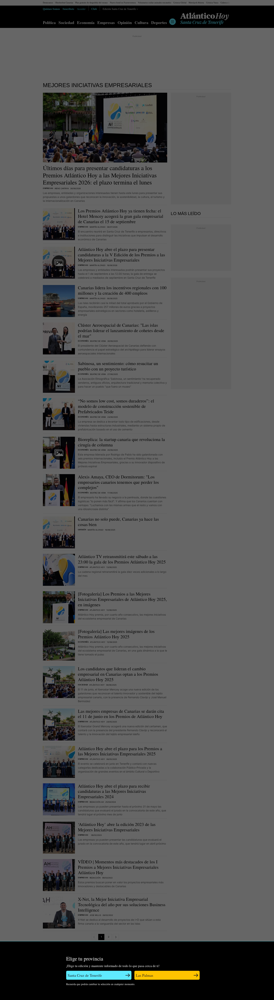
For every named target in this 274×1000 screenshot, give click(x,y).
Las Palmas (144, 975)
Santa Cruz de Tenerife (85, 975)
